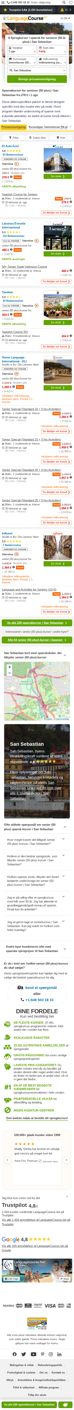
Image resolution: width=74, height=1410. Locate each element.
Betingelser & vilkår (22, 1365)
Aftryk (9, 1380)
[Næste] (70, 126)
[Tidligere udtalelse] (7, 1160)
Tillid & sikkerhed (23, 1387)
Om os (43, 1372)
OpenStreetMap (62, 719)
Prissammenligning (14, 127)
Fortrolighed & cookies (21, 1372)
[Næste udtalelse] (66, 1160)
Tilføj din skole (37, 1395)
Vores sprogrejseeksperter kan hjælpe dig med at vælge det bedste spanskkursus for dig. (35, 975)
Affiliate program (48, 1387)
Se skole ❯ (58, 176)
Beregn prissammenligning (37, 79)
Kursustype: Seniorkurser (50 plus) (50, 127)
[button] (2, 2)
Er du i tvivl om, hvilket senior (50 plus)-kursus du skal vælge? (36, 965)
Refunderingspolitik (50, 1365)
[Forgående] (3, 126)
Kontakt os (58, 1372)
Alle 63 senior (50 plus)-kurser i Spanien (35, 639)
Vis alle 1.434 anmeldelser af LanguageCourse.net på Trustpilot (36, 1222)
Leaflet (49, 719)
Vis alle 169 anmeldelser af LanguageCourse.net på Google (35, 1248)
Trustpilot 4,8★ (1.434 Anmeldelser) (30, 9)
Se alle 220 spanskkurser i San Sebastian (35, 622)
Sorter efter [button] (39, 137)
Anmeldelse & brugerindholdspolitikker (42, 1380)
